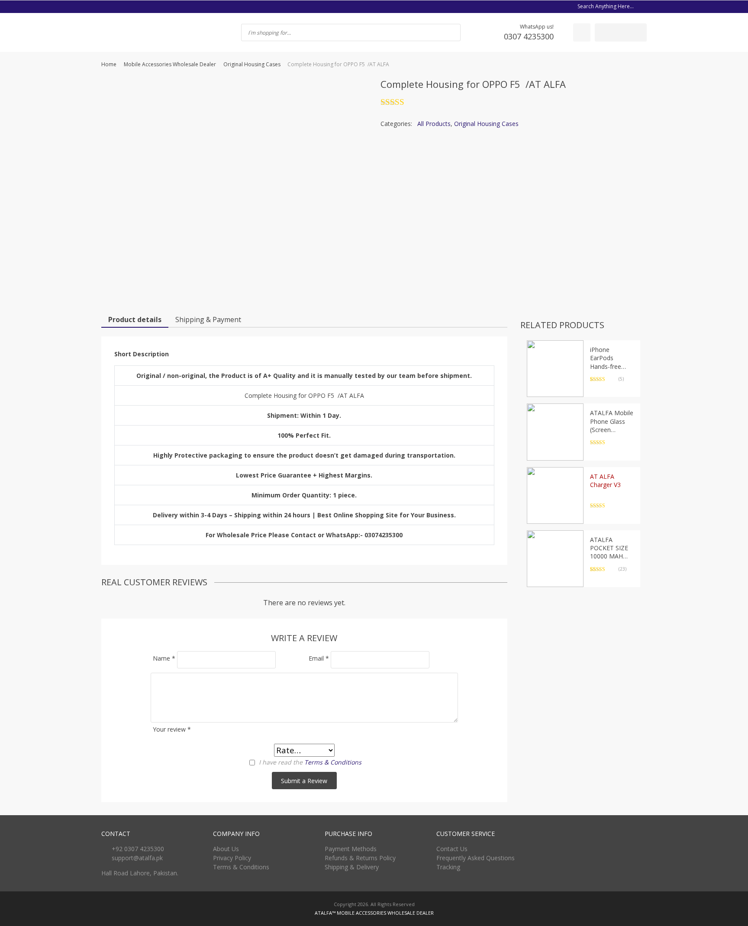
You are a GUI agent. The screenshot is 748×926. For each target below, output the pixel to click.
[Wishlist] (581, 32)
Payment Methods (351, 849)
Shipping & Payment (208, 319)
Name (164, 658)
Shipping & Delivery (352, 867)
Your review (172, 729)
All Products (434, 123)
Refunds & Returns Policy (360, 858)
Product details (134, 319)
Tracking (448, 867)
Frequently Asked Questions (475, 858)
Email (319, 658)
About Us (226, 849)
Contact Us (452, 849)
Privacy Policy (232, 858)
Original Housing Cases (251, 64)
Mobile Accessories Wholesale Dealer (170, 64)
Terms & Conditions (332, 762)
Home (108, 64)
